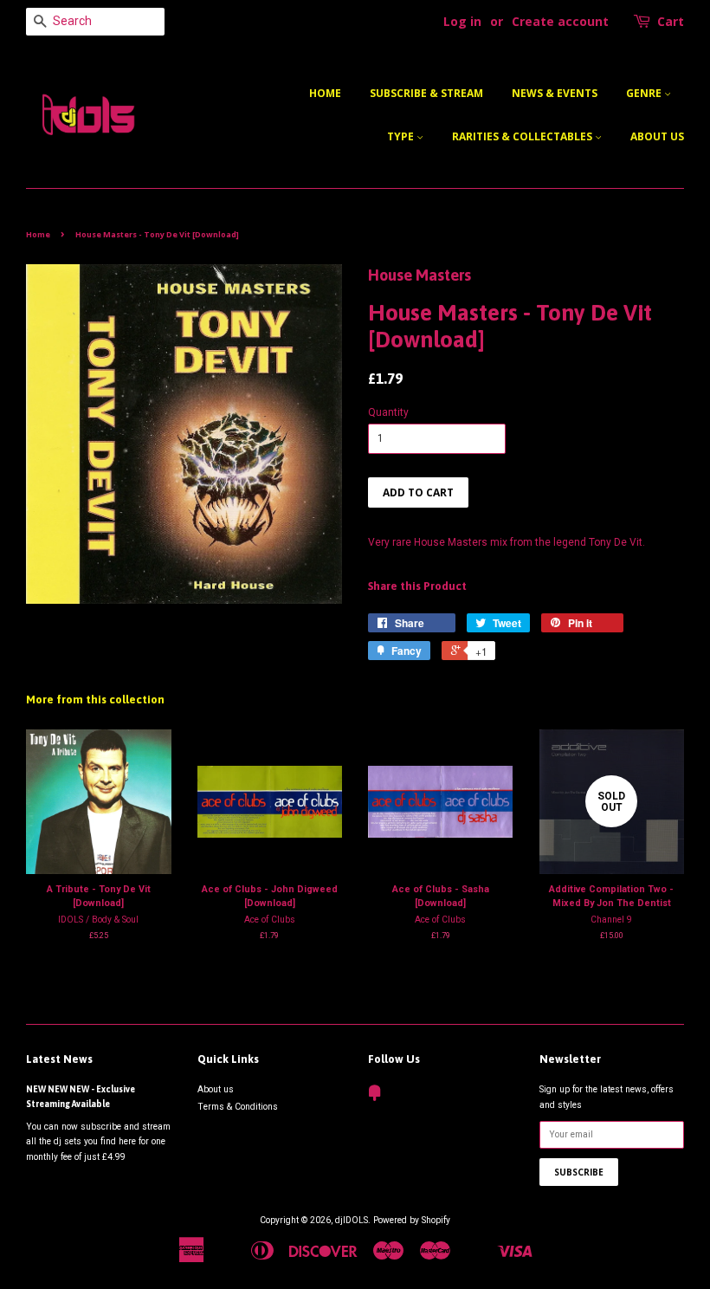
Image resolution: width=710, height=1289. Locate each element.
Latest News (59, 1059)
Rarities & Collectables (523, 136)
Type (401, 136)
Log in (462, 21)
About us (657, 136)
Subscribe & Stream (426, 93)
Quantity (388, 412)
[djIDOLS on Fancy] (375, 1097)
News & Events (554, 93)
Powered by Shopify (411, 1220)
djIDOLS (351, 1220)
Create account (560, 21)
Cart (670, 21)
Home (325, 93)
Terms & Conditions (237, 1106)
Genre (645, 93)
